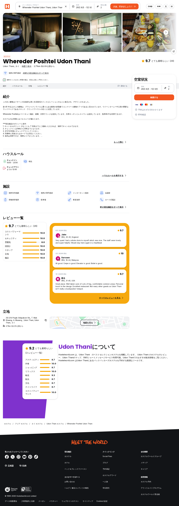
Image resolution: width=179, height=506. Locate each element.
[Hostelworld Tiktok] (36, 457)
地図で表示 (26, 66)
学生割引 (106, 488)
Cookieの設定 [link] (102, 501)
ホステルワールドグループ (151, 456)
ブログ (105, 463)
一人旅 (105, 482)
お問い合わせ (70, 482)
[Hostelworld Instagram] (18, 457)
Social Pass (107, 456)
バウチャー (53, 501)
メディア (144, 463)
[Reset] (66, 6)
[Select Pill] (165, 6)
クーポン (41, 501)
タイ (17, 66)
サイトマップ (88, 501)
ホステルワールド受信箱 (150, 494)
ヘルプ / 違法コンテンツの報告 (77, 488)
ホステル (7, 56)
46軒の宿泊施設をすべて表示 (36, 73)
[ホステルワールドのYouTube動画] (24, 457)
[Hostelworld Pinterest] (30, 457)
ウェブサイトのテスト (70, 501)
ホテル (67, 463)
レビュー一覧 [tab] (43, 86)
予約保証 (106, 469)
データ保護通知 (11, 501)
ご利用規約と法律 (28, 501)
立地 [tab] (30, 86)
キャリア (144, 469)
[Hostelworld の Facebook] (7, 457)
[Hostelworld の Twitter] (13, 457)
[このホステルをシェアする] (173, 51)
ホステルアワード (109, 475)
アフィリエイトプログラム (151, 488)
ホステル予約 (146, 482)
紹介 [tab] (4, 86)
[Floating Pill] (165, 32)
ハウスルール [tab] (17, 86)
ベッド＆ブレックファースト (76, 469)
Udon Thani (8, 66)
